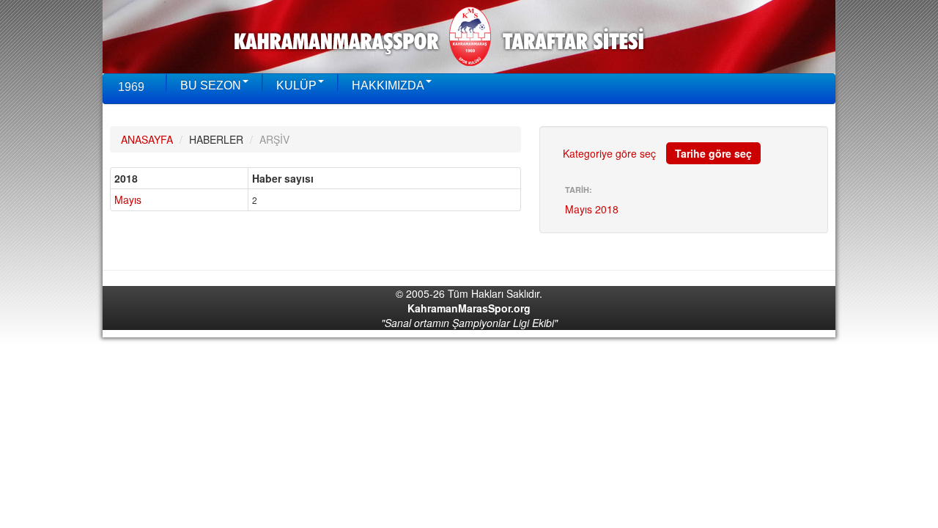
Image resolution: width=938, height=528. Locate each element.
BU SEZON (210, 85)
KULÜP (296, 85)
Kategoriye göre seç (609, 153)
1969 (131, 87)
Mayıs (127, 199)
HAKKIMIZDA (388, 85)
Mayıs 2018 (591, 209)
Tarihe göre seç (713, 153)
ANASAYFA (147, 139)
